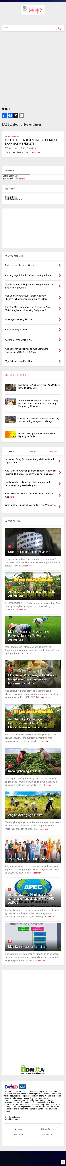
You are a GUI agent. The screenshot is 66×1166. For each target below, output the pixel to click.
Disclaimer (18, 1134)
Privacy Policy (47, 1129)
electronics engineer (12, 136)
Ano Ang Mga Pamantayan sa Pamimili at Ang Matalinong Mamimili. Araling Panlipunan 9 (28, 723)
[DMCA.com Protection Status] (33, 1073)
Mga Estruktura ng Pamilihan (27, 946)
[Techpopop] (33, 13)
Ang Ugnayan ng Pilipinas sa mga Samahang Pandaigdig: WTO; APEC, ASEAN (31, 899)
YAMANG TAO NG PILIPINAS (28, 859)
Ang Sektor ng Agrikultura (25, 815)
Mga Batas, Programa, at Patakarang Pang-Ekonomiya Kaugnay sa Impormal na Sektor (32, 679)
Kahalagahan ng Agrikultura (26, 771)
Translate (22, 179)
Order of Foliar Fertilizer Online (29, 552)
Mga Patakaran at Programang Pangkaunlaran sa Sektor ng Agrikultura (28, 635)
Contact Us (47, 1134)
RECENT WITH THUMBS (16, 375)
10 (10, 941)
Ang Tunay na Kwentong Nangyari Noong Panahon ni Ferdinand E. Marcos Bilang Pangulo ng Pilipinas (38, 403)
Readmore (35, 152)
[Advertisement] (33, 19)
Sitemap (18, 1129)
